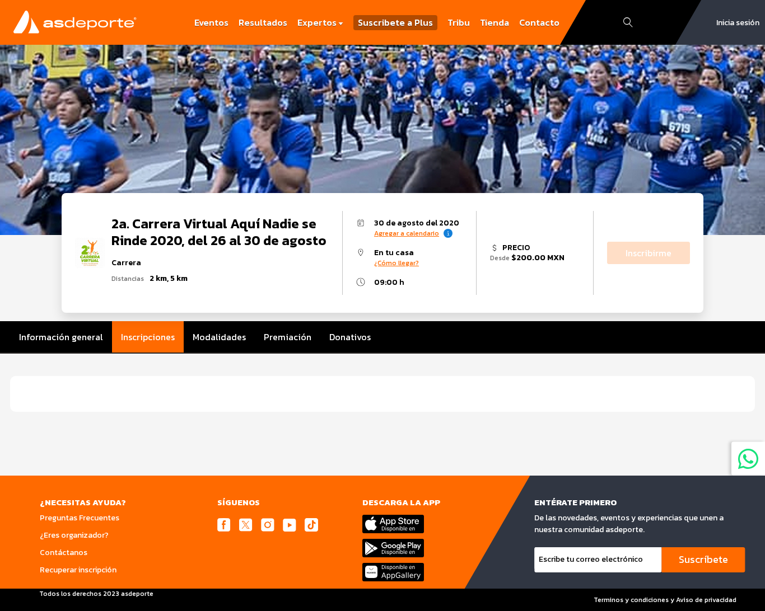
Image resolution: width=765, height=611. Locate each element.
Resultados (263, 22)
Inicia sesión (737, 23)
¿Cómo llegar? (396, 263)
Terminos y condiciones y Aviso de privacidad (665, 600)
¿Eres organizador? (74, 535)
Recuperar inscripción (78, 570)
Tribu (458, 22)
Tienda (494, 22)
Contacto (539, 22)
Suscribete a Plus (395, 23)
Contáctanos (63, 552)
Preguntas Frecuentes (79, 518)
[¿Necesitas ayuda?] (748, 458)
